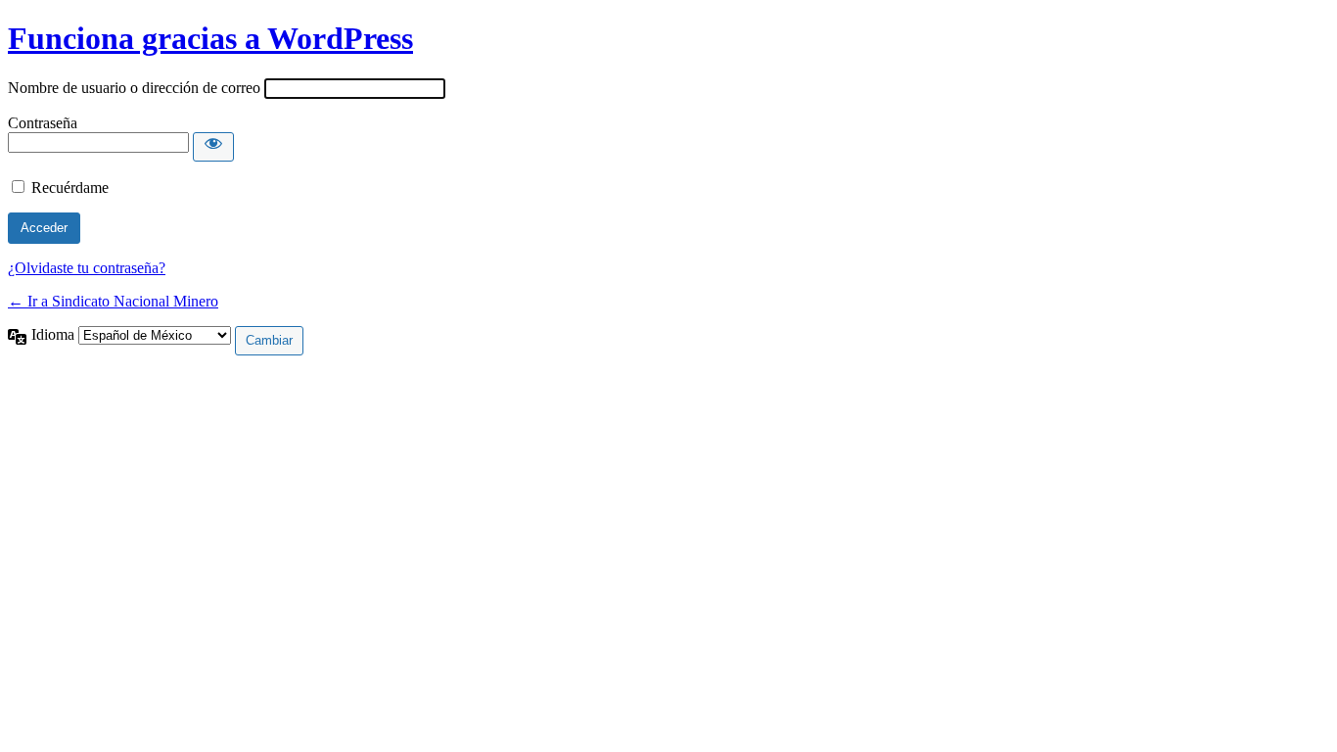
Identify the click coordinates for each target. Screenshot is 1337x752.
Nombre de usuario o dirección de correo (134, 87)
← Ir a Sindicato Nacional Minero (113, 301)
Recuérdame (70, 187)
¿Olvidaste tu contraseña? (86, 267)
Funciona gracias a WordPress (210, 38)
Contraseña (42, 123)
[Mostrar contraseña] (213, 147)
